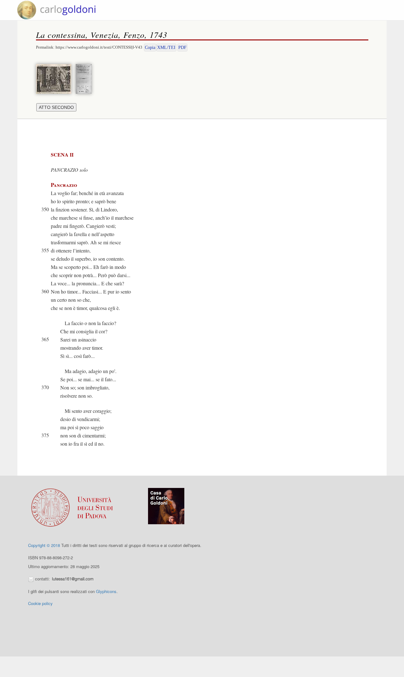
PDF (182, 47)
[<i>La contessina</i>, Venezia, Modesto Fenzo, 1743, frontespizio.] (85, 78)
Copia (150, 47)
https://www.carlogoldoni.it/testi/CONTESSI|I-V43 (99, 47)
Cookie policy (40, 603)
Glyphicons (106, 591)
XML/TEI (166, 47)
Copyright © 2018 (44, 545)
